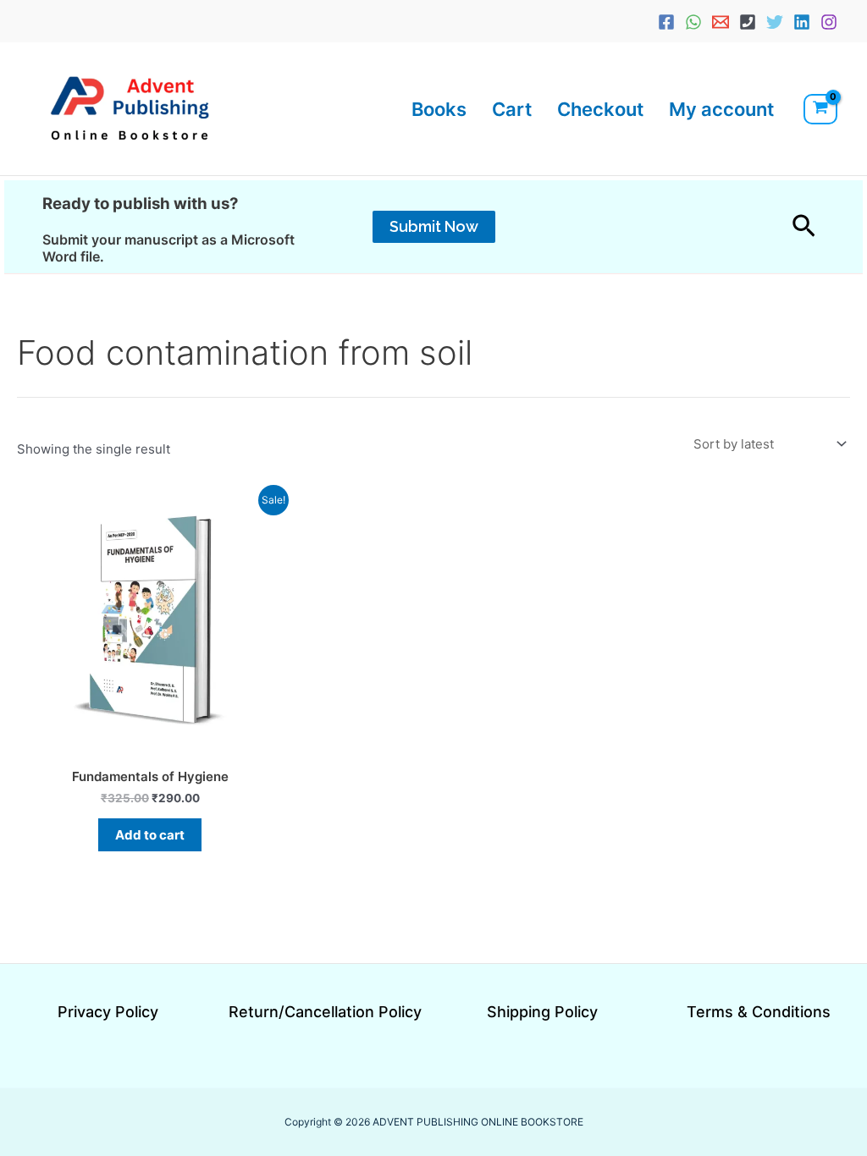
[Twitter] (774, 22)
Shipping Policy (542, 1012)
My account (721, 109)
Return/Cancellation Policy (325, 1012)
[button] (434, 227)
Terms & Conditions (759, 1012)
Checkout (600, 109)
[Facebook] (666, 22)
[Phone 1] (747, 22)
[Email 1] (720, 22)
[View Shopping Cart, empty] (820, 109)
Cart (512, 109)
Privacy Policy (108, 1012)
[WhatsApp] (693, 22)
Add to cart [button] (150, 835)
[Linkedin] (801, 22)
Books (439, 109)
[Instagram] (828, 22)
